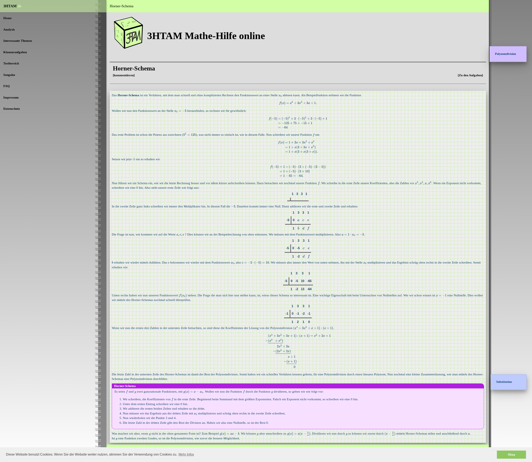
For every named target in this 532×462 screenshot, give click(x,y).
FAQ (6, 86)
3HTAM (12, 6)
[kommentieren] (124, 75)
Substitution (504, 381)
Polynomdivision (505, 53)
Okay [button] (511, 454)
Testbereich (11, 63)
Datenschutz (11, 108)
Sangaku (9, 74)
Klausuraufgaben (15, 52)
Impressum (11, 97)
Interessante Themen (17, 40)
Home (7, 18)
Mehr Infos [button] (186, 454)
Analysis (9, 29)
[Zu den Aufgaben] (470, 75)
